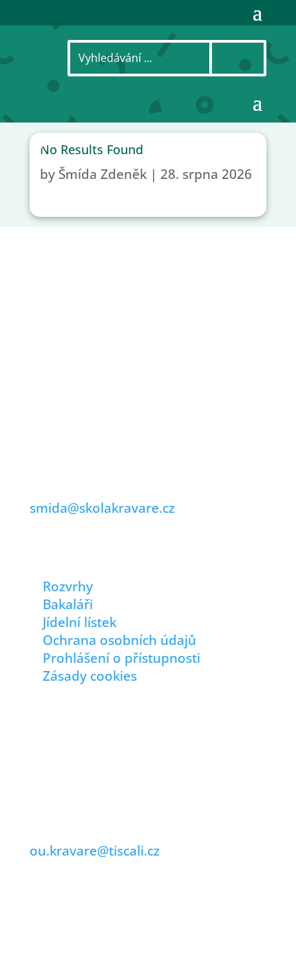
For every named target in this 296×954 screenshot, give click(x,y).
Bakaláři (68, 604)
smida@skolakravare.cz (102, 508)
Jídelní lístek (79, 622)
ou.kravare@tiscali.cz (95, 851)
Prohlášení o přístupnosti (121, 658)
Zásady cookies (90, 676)
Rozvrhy (68, 586)
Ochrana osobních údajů (119, 640)
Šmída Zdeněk (103, 174)
